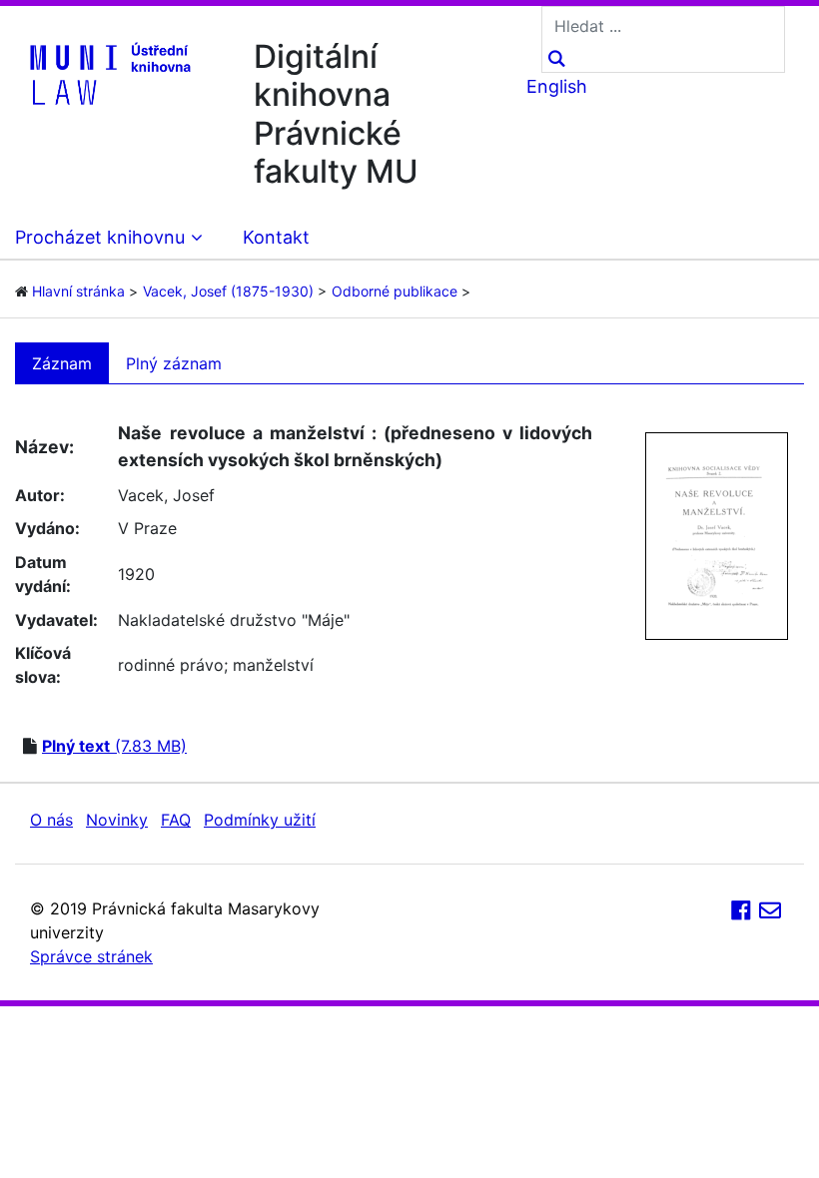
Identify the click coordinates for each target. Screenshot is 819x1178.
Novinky (117, 820)
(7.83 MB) (114, 746)
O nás (51, 820)
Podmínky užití (260, 820)
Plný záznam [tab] (174, 363)
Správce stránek (91, 956)
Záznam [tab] (62, 363)
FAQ (176, 820)
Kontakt (276, 237)
